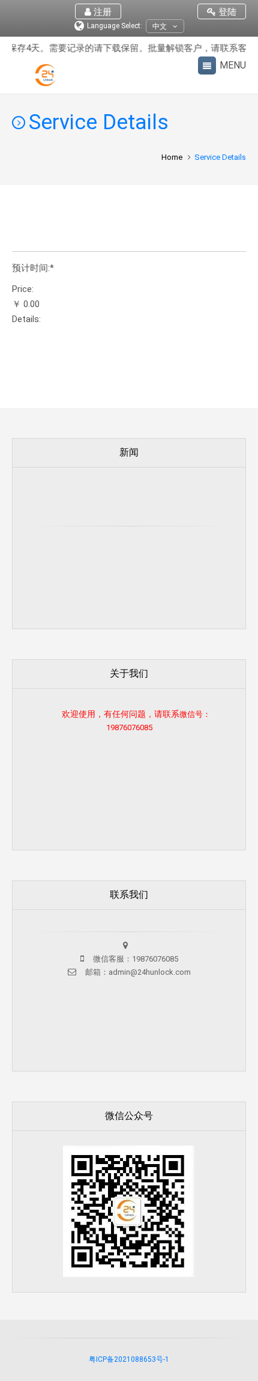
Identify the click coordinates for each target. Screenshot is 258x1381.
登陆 (226, 12)
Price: (23, 289)
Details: (26, 319)
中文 (159, 26)
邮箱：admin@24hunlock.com (137, 972)
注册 (101, 12)
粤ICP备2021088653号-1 (129, 1359)
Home (171, 157)
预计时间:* (33, 268)
